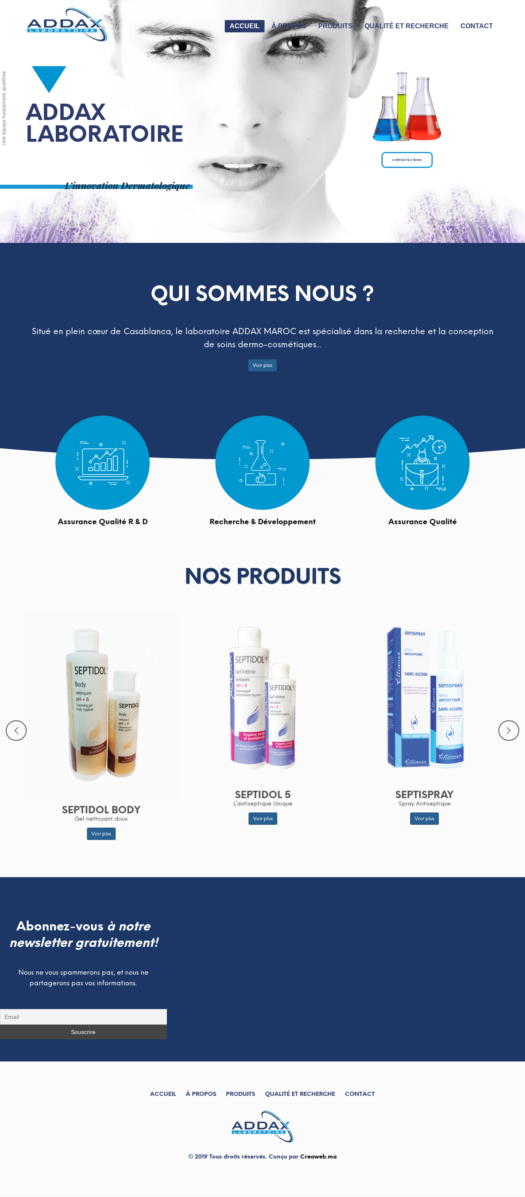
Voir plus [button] (262, 365)
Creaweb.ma (318, 1156)
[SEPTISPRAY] (101, 705)
